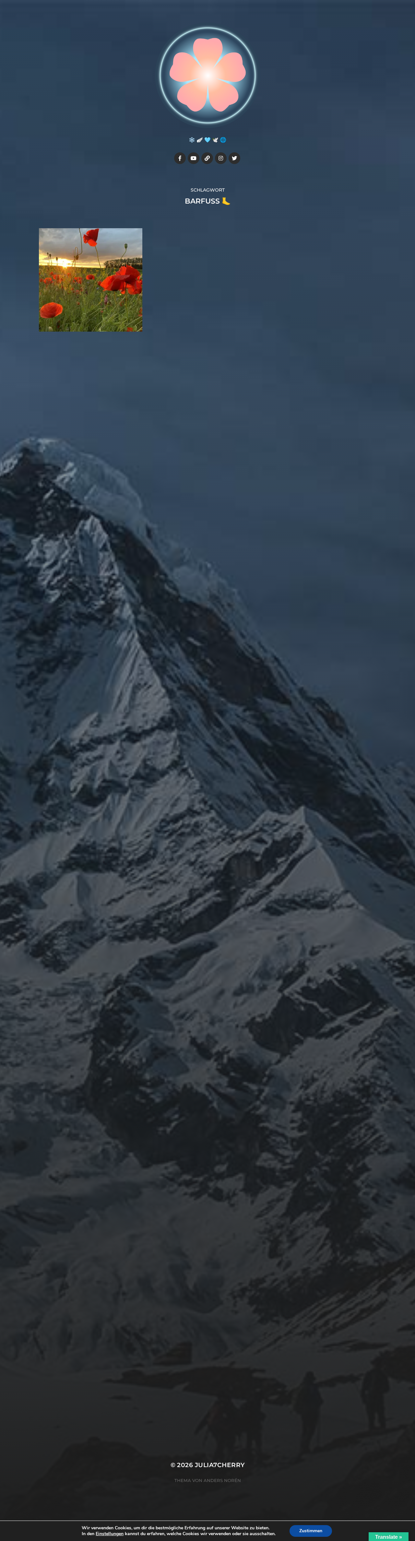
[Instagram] (221, 158)
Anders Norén (222, 1480)
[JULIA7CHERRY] (207, 75)
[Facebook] (180, 158)
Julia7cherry (220, 1465)
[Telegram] (207, 158)
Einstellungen (110, 1534)
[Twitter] (234, 158)
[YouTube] (193, 158)
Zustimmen (310, 1531)
